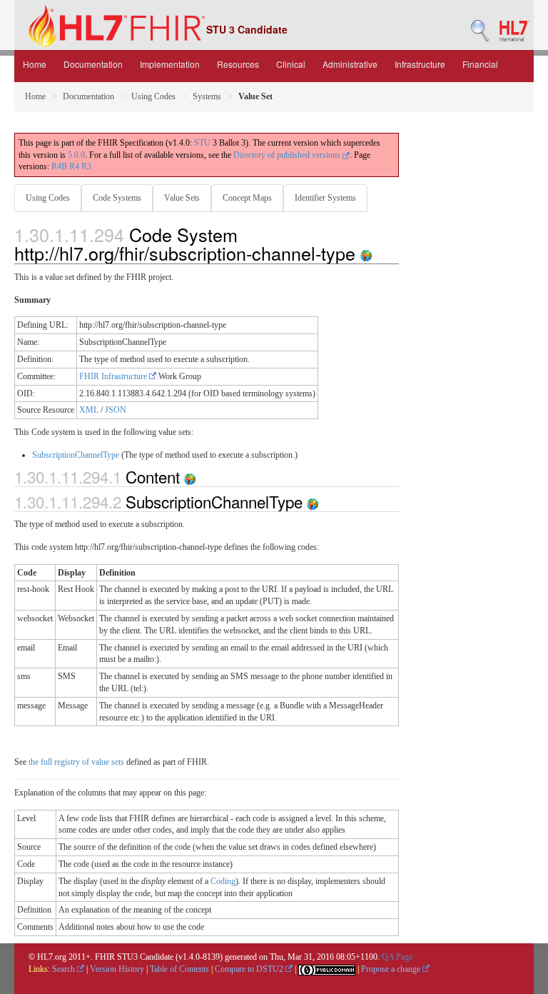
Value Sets (182, 198)
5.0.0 (76, 155)
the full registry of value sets (76, 762)
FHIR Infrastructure (114, 376)
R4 (74, 166)
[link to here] (366, 253)
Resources (238, 64)
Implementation (170, 64)
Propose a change (391, 969)
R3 (86, 166)
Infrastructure (420, 64)
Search (64, 969)
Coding (222, 881)
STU (202, 143)
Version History (117, 969)
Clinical (290, 64)
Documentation (93, 64)
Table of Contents (179, 969)
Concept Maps (247, 198)
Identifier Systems (325, 198)
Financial (480, 64)
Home (34, 64)
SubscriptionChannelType (75, 455)
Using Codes (153, 96)
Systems (207, 96)
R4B (59, 166)
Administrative (350, 64)
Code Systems (117, 198)
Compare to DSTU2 (250, 969)
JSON (115, 410)
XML (88, 410)
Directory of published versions (287, 155)
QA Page (397, 957)
